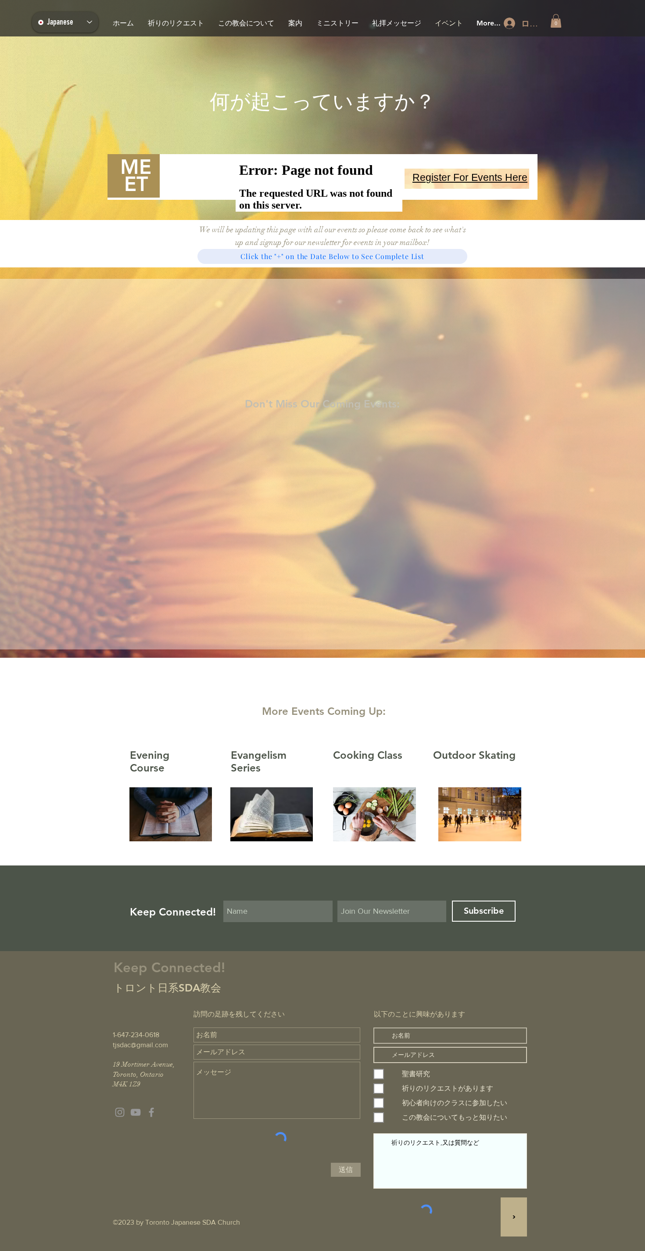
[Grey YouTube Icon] (135, 1112)
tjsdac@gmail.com (140, 1045)
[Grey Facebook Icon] (151, 1112)
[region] (467, 179)
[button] (556, 21)
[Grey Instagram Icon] (120, 1112)
